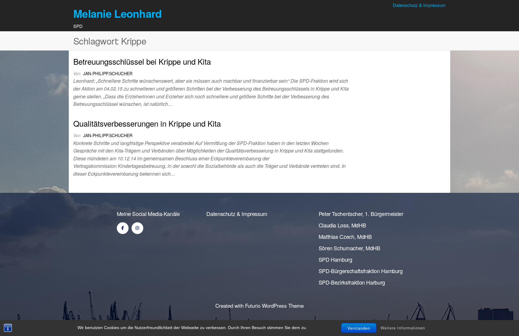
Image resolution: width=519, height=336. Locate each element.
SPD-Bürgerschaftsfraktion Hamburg (361, 271)
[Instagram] (137, 228)
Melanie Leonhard (117, 13)
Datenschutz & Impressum (419, 5)
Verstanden (359, 328)
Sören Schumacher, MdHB (349, 248)
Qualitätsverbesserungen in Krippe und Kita (147, 123)
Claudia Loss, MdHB (342, 225)
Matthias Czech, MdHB (345, 236)
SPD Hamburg (335, 259)
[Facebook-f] (123, 228)
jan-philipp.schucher (107, 73)
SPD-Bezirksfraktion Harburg (352, 282)
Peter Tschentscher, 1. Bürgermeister (361, 213)
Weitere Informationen (403, 327)
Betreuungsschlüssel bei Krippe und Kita (142, 61)
